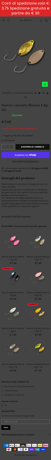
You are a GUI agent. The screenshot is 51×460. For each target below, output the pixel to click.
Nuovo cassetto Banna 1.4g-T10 (38, 294)
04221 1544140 (11, 390)
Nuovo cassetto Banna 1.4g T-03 (38, 365)
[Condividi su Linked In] (48, 93)
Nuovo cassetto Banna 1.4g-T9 (13, 258)
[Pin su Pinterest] (43, 93)
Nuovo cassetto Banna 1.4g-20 (38, 330)
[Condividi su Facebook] (35, 93)
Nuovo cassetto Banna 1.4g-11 (13, 330)
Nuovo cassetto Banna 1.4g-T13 (38, 258)
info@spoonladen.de (14, 395)
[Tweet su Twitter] (39, 93)
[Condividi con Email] (26, 97)
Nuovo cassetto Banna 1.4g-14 (13, 294)
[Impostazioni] (40, 20)
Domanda (9, 140)
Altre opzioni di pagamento (25, 161)
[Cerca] (8, 20)
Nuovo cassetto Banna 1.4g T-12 (13, 365)
